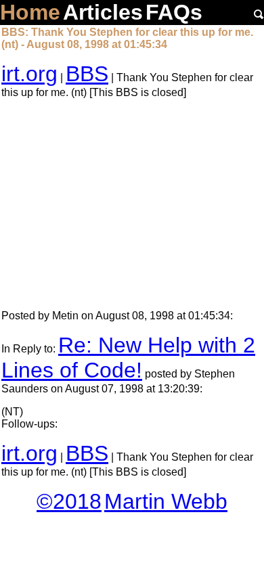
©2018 (69, 501)
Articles (103, 12)
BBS (87, 74)
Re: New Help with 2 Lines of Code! (128, 357)
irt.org (29, 74)
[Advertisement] (132, 204)
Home (30, 12)
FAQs (174, 12)
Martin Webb (165, 501)
